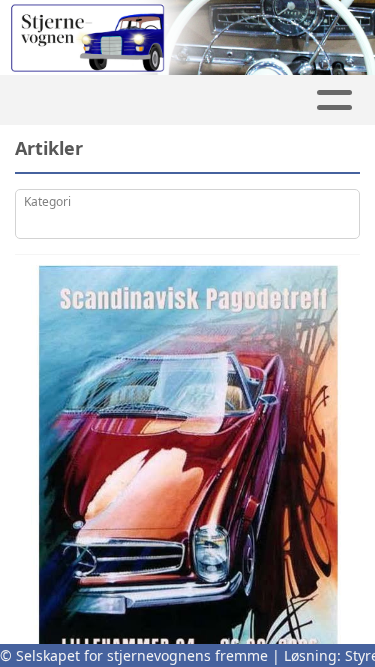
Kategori (47, 201)
